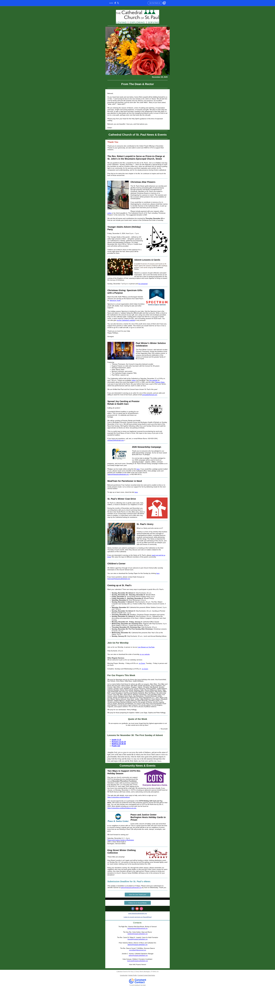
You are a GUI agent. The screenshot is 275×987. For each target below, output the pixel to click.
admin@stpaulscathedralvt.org (118, 474)
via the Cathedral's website (126, 320)
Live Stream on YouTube (146, 647)
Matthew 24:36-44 (119, 744)
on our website (145, 654)
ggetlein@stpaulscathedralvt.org (137, 934)
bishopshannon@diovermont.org (137, 928)
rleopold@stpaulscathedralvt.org (137, 939)
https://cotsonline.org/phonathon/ (118, 797)
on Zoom (142, 663)
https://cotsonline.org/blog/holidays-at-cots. (122, 808)
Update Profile (132, 975)
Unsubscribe (123, 975)
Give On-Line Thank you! (137, 894)
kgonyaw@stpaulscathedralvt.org (118, 579)
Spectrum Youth (115, 300)
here (138, 469)
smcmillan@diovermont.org (137, 950)
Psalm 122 (116, 746)
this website (153, 380)
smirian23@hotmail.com (115, 440)
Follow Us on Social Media (138, 903)
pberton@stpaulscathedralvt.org (137, 944)
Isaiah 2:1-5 (116, 740)
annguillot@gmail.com (149, 395)
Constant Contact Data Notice (146, 975)
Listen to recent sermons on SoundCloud (137, 917)
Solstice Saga (159, 382)
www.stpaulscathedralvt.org (137, 913)
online (109, 213)
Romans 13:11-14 (119, 742)
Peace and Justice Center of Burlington (120, 840)
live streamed (142, 284)
